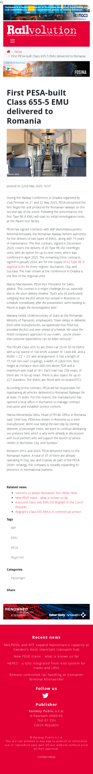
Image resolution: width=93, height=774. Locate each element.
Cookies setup (46, 757)
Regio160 (17, 557)
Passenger (18, 578)
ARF (13, 528)
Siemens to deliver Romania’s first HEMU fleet (46, 493)
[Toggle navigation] (12, 41)
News (18, 51)
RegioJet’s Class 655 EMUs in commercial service (48, 512)
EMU (14, 538)
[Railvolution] (44, 30)
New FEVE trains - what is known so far (41, 498)
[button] (13, 153)
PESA (14, 548)
